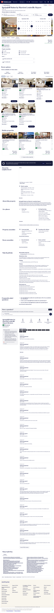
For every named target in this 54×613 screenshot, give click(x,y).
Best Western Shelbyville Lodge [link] (32, 572)
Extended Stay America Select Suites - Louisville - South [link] (13, 573)
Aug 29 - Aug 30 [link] (7, 73)
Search (50, 14)
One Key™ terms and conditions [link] (36, 591)
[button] (23, 24)
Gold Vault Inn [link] (5, 571)
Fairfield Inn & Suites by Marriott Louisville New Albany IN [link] (37, 560)
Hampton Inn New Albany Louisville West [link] (34, 566)
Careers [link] (45, 588)
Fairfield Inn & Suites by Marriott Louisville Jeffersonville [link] (37, 562)
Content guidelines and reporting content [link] (37, 597)
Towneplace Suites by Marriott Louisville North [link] (11, 557)
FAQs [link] (13, 588)
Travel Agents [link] (25, 594)
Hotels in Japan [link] (4, 599)
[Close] (52, 610)
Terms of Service (17, 610)
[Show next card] (52, 144)
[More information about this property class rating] (5, 9)
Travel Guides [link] (46, 592)
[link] (50, 5)
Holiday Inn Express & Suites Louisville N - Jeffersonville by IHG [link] (37, 559)
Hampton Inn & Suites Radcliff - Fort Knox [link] (34, 567)
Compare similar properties (27, 157)
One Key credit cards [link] (47, 593)
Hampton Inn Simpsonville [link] (31, 561)
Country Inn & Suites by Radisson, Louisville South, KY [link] (12, 558)
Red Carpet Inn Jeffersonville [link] (8, 564)
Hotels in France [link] (4, 596)
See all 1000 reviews (24, 547)
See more (20, 197)
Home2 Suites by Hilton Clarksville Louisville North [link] (12, 565)
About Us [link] (45, 587)
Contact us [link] (14, 590)
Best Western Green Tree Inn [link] (32, 564)
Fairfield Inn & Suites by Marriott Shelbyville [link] (35, 570)
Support (41, 1)
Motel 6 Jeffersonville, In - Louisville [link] (9, 563)
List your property (34, 1)
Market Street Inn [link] (6, 560)
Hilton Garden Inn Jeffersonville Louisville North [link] (35, 563)
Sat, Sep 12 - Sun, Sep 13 (23, 15)
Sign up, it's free (48, 163)
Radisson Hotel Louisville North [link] (8, 566)
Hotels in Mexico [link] (4, 589)
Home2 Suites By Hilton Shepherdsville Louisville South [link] (13, 562)
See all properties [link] (6, 5)
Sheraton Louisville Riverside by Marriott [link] (34, 569)
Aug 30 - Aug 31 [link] (20, 73)
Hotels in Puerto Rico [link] (5, 601)
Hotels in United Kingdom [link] (6, 594)
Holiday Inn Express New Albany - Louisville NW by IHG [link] (13, 572)
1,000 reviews (5, 326)
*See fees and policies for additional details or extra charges (28, 224)
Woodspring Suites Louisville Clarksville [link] (34, 571)
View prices (14, 101)
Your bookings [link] (14, 587)
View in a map (22, 183)
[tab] (5, 554)
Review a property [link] (15, 592)
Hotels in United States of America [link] (6, 587)
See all (3, 56)
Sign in (51, 1)
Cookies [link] (34, 594)
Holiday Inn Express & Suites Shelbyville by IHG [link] (35, 568)
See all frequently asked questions (25, 304)
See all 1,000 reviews (5, 46)
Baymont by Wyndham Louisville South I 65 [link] (11, 567)
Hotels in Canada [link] (4, 591)
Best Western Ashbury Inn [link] (8, 569)
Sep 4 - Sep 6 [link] (33, 73)
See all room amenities (23, 247)
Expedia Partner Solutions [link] (27, 589)
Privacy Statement (10, 610)
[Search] (50, 314)
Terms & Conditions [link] (36, 587)
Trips (45, 1)
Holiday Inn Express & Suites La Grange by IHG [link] (35, 557)
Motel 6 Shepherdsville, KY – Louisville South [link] (35, 565)
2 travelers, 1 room (38, 15)
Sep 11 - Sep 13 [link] (46, 73)
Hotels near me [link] (46, 590)
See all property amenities (24, 236)
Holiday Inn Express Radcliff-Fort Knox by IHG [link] (11, 561)
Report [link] (6, 343)
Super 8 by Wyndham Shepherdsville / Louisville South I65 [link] (13, 570)
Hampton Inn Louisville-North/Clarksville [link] (10, 568)
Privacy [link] (34, 588)
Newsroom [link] (24, 591)
